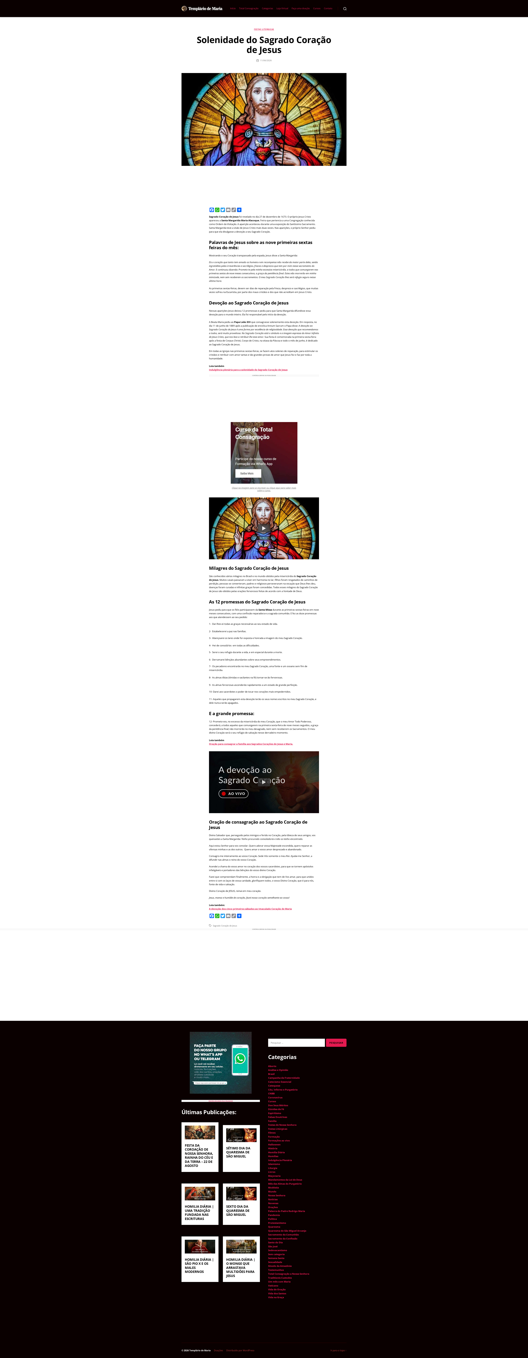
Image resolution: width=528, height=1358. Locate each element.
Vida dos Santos (277, 1293)
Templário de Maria (200, 1350)
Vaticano (273, 1285)
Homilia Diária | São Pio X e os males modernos (199, 1265)
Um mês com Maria (279, 1281)
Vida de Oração (277, 1289)
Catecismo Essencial (279, 1081)
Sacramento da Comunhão (283, 1234)
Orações (273, 1207)
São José (273, 1246)
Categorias (267, 8)
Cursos (317, 8)
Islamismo (274, 1164)
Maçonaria (274, 1175)
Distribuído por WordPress (240, 1350)
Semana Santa (276, 1258)
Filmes (272, 1132)
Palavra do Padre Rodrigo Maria (286, 1211)
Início (233, 8)
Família (272, 1121)
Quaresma (274, 1226)
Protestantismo (277, 1222)
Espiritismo (274, 1113)
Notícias (273, 1199)
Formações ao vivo (279, 1140)
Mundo (272, 1191)
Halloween (274, 1144)
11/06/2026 (266, 60)
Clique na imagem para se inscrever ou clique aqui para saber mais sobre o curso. (264, 489)
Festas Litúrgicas (264, 29)
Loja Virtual (282, 8)
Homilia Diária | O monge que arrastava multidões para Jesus (240, 1267)
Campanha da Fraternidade (284, 1077)
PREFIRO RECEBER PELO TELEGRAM (221, 1101)
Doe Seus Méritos (278, 1105)
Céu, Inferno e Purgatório (283, 1089)
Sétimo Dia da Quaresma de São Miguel (238, 1152)
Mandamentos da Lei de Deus (285, 1179)
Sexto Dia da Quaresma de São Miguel (237, 1210)
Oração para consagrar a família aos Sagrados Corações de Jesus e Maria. (251, 743)
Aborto (272, 1066)
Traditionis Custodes (280, 1277)
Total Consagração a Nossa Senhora (288, 1273)
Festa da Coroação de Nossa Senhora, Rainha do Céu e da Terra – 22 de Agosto (199, 1155)
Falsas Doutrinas (277, 1117)
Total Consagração (248, 8)
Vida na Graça (276, 1297)
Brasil (271, 1074)
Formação (274, 1136)
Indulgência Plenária (280, 1160)
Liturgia (272, 1168)
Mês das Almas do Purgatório (285, 1183)
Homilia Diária (276, 1152)
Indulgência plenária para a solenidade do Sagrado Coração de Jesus (248, 369)
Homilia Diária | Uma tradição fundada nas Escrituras (199, 1212)
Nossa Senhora (276, 1195)
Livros (271, 1171)
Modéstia (273, 1187)
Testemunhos (276, 1270)
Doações (218, 1350)
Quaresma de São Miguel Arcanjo (287, 1230)
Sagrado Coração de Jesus (225, 925)
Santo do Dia (275, 1242)
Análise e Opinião (278, 1070)
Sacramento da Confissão (282, 1238)
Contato (328, 8)
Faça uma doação (301, 8)
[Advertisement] (264, 186)
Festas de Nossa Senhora (282, 1124)
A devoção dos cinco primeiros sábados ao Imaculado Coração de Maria (250, 908)
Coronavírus (275, 1097)
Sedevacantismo (277, 1250)
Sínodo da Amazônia (280, 1266)
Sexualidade (275, 1262)
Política (272, 1218)
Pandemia (274, 1215)
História (272, 1148)
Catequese (274, 1085)
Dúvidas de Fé (276, 1109)
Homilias (273, 1156)
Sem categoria (276, 1254)
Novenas (273, 1203)
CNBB (271, 1093)
